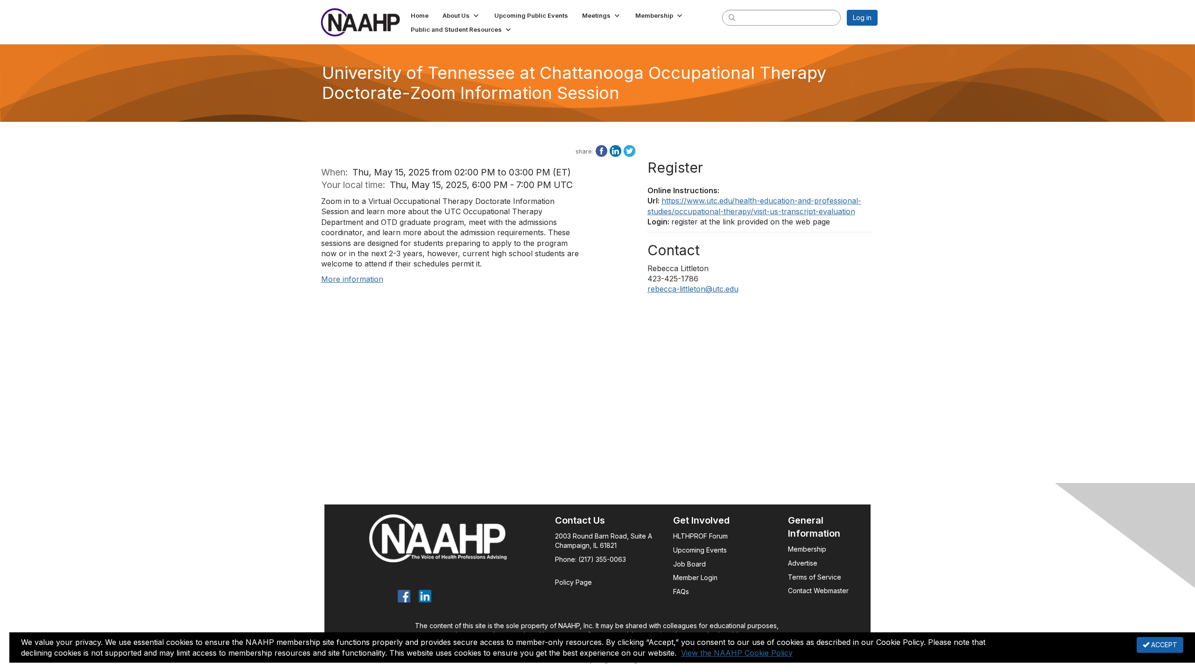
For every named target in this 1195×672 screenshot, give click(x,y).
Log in (862, 17)
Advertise (803, 563)
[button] (461, 15)
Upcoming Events (700, 550)
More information (352, 279)
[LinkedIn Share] (615, 150)
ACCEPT (1163, 645)
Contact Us (580, 520)
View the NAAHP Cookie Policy (737, 653)
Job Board (689, 564)
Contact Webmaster (818, 591)
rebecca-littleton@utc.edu (692, 289)
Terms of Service (814, 577)
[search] (732, 17)
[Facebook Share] (601, 150)
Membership (807, 549)
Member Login (695, 577)
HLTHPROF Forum (700, 536)
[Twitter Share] (629, 150)
